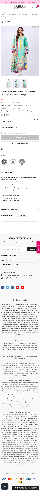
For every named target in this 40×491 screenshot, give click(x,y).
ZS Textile (22, 335)
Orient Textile (17, 103)
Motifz (23, 319)
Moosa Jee (6, 319)
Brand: (3, 103)
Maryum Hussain (32, 319)
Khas (3, 316)
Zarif (16, 335)
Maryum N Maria (27, 316)
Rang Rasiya (29, 325)
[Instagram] (12, 287)
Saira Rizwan (6, 331)
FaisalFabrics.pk (15, 473)
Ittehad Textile (17, 428)
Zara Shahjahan (33, 333)
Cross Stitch (6, 310)
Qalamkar (34, 323)
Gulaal (20, 312)
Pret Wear (23, 345)
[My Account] (32, 7)
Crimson (28, 308)
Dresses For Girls (32, 345)
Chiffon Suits (20, 343)
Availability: (4, 108)
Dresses (18, 347)
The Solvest (31, 473)
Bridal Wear (28, 343)
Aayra (4, 304)
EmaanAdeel (24, 310)
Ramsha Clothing (18, 325)
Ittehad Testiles (13, 314)
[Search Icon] (8, 7)
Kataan (30, 314)
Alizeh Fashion (17, 306)
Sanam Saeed (33, 327)
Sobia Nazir (33, 329)
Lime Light (23, 418)
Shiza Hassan (25, 329)
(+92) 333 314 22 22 (9, 272)
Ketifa (35, 314)
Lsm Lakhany (10, 316)
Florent (3, 312)
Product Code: (5, 106)
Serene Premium (14, 329)
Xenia (35, 331)
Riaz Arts (9, 327)
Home (3, 12)
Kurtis (4, 347)
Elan (17, 310)
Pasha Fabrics (17, 323)
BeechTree (11, 308)
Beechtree (10, 422)
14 (4, 149)
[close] (38, 2)
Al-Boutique (33, 304)
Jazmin (5, 314)
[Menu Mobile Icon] (2, 6)
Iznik (37, 312)
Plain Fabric (30, 349)
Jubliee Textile (23, 314)
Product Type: (5, 111)
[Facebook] (2, 287)
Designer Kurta (21, 349)
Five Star (14, 312)
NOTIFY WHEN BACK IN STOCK (25, 488)
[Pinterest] (17, 287)
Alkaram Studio (7, 306)
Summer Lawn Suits (9, 343)
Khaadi (17, 420)
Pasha (30, 428)
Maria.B (18, 319)
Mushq (12, 319)
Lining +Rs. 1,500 (8, 122)
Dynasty (12, 310)
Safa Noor (16, 327)
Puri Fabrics (26, 323)
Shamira (14, 331)
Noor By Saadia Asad (27, 321)
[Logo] (20, 6)
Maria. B (22, 420)
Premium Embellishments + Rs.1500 (14, 133)
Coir (23, 308)
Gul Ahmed (32, 422)
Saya (19, 331)
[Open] (4, 486)
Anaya (13, 304)
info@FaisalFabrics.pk (10, 278)
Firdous (8, 312)
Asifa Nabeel (26, 306)
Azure (18, 304)
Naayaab (11, 321)
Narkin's (17, 321)
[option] (20, 51)
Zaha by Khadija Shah (10, 426)
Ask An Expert (22, 216)
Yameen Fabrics (7, 333)
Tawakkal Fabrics (27, 331)
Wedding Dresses (13, 345)
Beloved (18, 308)
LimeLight (18, 316)
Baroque (4, 308)
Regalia (4, 325)
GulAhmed (26, 312)
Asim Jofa (34, 306)
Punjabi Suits (11, 347)
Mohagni (4, 321)
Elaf (30, 310)
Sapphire (5, 329)
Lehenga (24, 347)
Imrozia (32, 312)
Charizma (35, 308)
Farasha (34, 310)
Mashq (35, 316)
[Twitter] (7, 287)
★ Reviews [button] (38, 247)
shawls (18, 457)
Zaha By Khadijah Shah (20, 333)
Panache (10, 323)
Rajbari (10, 325)
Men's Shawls (11, 349)
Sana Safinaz (24, 327)
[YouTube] (22, 287)
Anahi (8, 304)
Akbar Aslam (25, 304)
